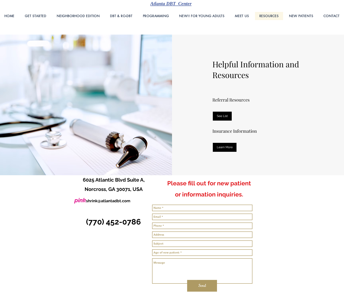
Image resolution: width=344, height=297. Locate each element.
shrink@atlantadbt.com (108, 200)
